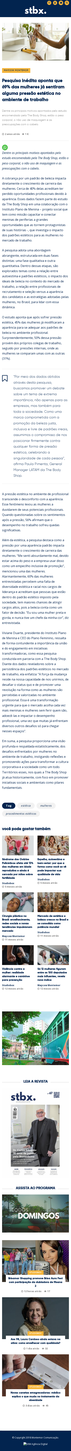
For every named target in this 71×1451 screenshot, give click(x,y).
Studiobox (8, 883)
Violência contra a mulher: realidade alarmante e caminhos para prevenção (16, 975)
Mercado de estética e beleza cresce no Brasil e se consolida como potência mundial (52, 922)
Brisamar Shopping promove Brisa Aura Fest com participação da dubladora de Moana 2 (35, 1282)
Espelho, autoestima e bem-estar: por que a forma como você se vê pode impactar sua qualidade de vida (51, 867)
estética (26, 805)
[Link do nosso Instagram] (49, 3)
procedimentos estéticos (21, 813)
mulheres (46, 805)
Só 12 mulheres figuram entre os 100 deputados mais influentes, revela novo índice (52, 975)
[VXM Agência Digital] (35, 1444)
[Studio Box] (35, 13)
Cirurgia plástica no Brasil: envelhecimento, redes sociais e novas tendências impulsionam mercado (17, 923)
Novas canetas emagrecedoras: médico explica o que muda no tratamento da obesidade (35, 1396)
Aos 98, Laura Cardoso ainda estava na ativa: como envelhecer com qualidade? (35, 1341)
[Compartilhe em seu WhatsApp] (5, 147)
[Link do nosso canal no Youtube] (55, 3)
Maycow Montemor (16, 70)
